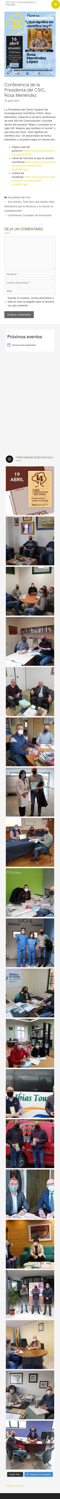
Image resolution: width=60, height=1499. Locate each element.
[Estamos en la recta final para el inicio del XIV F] (30, 591)
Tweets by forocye (15, 1485)
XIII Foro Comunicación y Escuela (21, 3)
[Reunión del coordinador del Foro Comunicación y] (30, 541)
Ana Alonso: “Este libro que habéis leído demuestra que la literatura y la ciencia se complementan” (29, 206)
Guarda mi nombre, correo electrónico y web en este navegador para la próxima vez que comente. (31, 302)
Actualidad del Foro (19, 197)
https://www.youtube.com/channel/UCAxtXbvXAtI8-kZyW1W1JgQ (34, 166)
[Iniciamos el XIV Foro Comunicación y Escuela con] (30, 490)
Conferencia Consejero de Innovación (29, 215)
